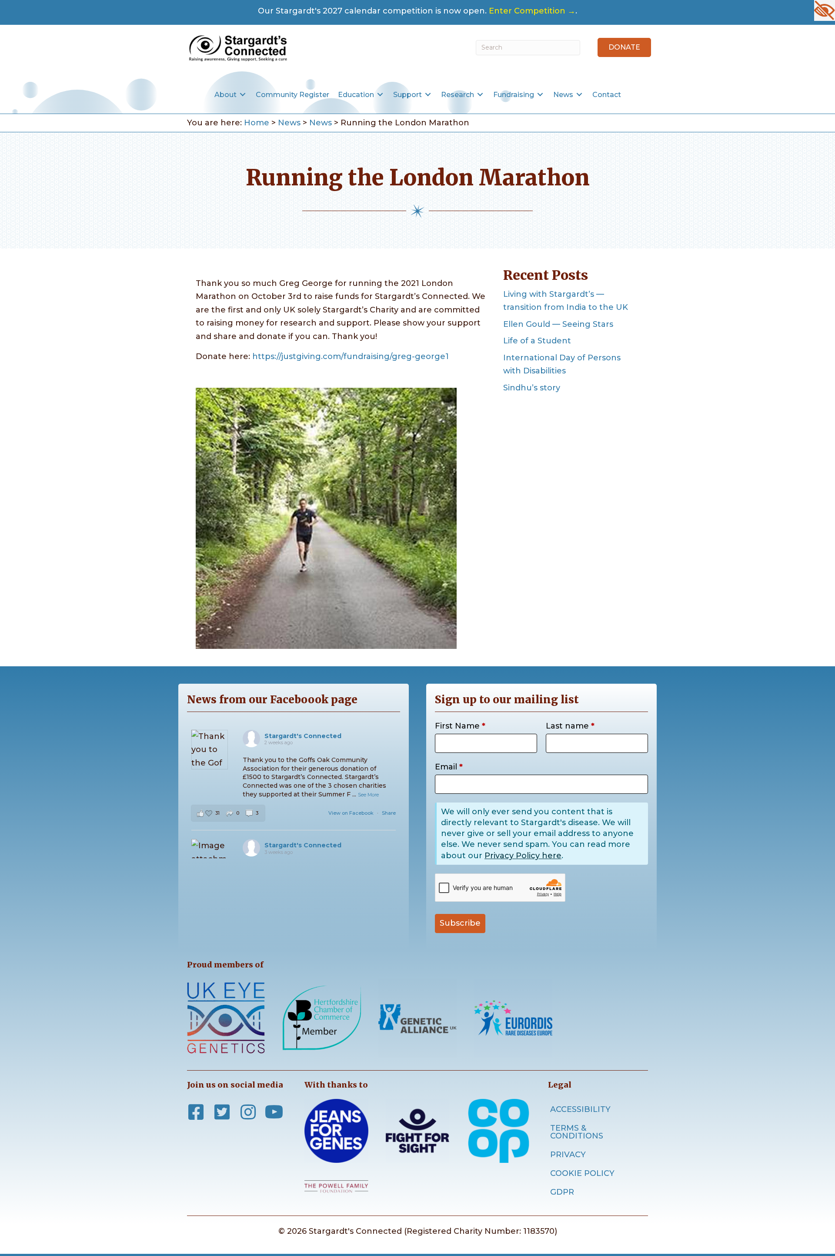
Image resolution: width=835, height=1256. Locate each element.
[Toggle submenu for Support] (428, 95)
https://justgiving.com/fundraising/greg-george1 (350, 356)
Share (389, 813)
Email (449, 767)
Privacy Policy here (522, 855)
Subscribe (460, 923)
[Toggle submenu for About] (242, 95)
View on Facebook (351, 813)
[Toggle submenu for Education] (380, 95)
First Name (460, 726)
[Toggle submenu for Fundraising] (540, 95)
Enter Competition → (532, 11)
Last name (570, 726)
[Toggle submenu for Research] (480, 95)
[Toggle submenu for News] (579, 95)
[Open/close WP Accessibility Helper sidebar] (824, 10)
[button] (624, 47)
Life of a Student (537, 341)
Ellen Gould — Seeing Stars (558, 324)
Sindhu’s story (531, 388)
